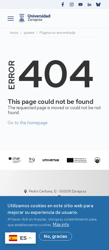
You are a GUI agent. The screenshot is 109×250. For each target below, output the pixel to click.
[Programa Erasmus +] (77, 160)
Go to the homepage (28, 123)
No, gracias (55, 236)
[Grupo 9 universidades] (32, 160)
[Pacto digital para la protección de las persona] (97, 160)
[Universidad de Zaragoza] (59, 18)
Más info (61, 224)
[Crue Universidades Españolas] (15, 160)
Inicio (14, 32)
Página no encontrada (57, 32)
